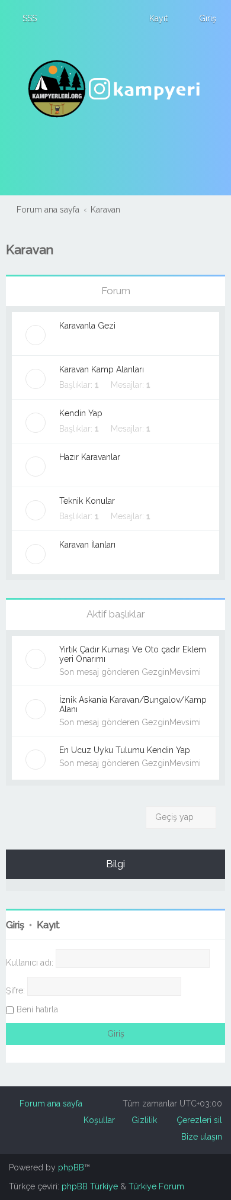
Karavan (29, 249)
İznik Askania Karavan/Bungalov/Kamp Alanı (133, 704)
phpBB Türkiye (90, 1186)
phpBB (71, 1167)
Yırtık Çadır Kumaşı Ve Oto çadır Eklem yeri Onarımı (132, 654)
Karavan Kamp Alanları (101, 369)
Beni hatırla (37, 1009)
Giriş (15, 925)
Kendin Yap (80, 413)
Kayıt (48, 925)
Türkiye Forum (156, 1186)
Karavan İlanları (87, 544)
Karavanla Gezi (87, 325)
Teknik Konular (87, 501)
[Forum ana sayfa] (115, 88)
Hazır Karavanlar (89, 457)
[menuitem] (24, 18)
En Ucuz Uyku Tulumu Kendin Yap (124, 750)
